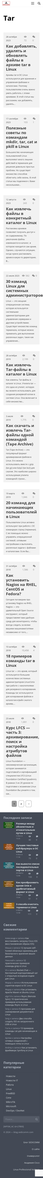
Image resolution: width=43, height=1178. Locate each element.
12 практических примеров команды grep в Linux (17, 963)
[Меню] (32, 3)
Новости (10, 1076)
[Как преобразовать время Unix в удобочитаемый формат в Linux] (8, 882)
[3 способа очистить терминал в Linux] (8, 904)
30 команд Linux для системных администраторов (24, 288)
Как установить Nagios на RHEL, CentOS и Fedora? (21, 584)
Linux (9, 1089)
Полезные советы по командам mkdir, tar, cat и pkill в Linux (21, 137)
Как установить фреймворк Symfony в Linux (21, 1049)
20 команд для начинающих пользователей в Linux (21, 509)
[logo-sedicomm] (6, 3)
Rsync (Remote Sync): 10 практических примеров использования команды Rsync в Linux (20, 1000)
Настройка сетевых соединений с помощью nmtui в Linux (18, 1041)
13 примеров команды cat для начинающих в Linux (21, 1031)
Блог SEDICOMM (32, 1142)
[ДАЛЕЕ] (29, 804)
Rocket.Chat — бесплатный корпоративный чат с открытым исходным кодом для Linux (21, 974)
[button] (39, 3)
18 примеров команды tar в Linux (20, 660)
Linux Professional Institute (26, 1169)
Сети (8, 1097)
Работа (10, 1084)
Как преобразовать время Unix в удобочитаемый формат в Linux (27, 887)
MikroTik (10, 1101)
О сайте (36, 1149)
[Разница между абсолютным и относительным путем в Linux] (8, 823)
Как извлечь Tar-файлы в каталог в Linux (21, 369)
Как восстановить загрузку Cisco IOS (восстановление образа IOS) (21, 941)
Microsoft (11, 1106)
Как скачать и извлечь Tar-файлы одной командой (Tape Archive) (20, 435)
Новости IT (12, 1080)
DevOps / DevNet (15, 1110)
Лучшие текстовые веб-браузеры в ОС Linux (27, 848)
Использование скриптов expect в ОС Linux (21, 984)
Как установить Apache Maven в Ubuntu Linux (21, 991)
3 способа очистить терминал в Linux (27, 906)
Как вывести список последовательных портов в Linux (27, 867)
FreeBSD (10, 1093)
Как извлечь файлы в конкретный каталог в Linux (21, 215)
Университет (33, 1156)
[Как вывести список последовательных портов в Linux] (8, 864)
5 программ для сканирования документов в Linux (20, 1011)
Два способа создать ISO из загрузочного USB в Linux (19, 1021)
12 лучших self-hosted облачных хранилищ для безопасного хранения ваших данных (21, 952)
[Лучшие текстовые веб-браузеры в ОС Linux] (8, 845)
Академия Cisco (32, 1162)
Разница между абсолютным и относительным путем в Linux (25, 828)
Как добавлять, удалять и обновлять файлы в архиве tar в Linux (21, 57)
